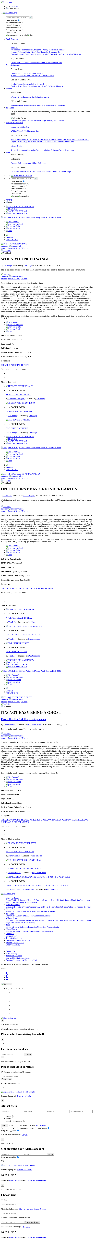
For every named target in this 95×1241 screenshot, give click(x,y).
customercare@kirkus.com (36, 1180)
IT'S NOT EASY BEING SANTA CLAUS (23, 868)
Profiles (14, 84)
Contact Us (10, 951)
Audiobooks (16, 50)
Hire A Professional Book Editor (23, 139)
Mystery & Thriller (38, 76)
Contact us (10, 934)
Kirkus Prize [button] (11, 909)
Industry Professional (14, 1121)
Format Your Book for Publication (70, 139)
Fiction (23, 50)
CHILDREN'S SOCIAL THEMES (15, 365)
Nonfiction (35, 52)
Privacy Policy (11, 936)
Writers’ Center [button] (12, 918)
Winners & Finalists (18, 97)
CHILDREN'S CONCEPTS (12, 588)
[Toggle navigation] (2, 13)
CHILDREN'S (12, 240)
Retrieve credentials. (24, 1096)
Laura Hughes (29, 495)
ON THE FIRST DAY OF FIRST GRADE (23, 635)
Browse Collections (18, 163)
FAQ (28, 931)
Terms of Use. (41, 1125)
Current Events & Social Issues (23, 54)
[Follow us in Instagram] (7, 977)
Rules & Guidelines (52, 105)
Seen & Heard (38, 84)
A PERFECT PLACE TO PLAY (19, 618)
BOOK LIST (13, 217)
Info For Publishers (46, 931)
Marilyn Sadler (9, 725)
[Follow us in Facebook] (6, 973)
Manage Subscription (48, 120)
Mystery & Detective (50, 50)
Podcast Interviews (13, 30)
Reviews (9, 237)
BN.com (24, 248)
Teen (33, 73)
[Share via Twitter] (13, 226)
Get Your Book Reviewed (46, 139)
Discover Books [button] (12, 898)
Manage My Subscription (34, 916)
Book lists (23, 63)
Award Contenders (37, 105)
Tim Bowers (37, 856)
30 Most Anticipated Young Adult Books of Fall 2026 (40, 217)
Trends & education (18, 150)
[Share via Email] (13, 228)
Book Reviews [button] (12, 39)
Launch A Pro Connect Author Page (60, 142)
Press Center (34, 931)
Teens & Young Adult (64, 54)
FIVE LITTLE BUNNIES (16, 652)
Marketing (35, 131)
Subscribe (60, 120)
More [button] (8, 152)
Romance (61, 50)
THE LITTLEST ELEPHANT (18, 394)
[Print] (9, 231)
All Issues (36, 120)
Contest (23, 931)
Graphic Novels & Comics (45, 54)
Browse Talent (30, 171)
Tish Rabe (7, 495)
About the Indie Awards (20, 105)
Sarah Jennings (34, 639)
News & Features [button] (13, 65)
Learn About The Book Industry (22, 922)
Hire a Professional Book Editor (18, 920)
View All (14, 47)
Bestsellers (15, 63)
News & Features (13, 25)
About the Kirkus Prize (35, 97)
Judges (62, 105)
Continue (28, 1054)
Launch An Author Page (61, 171)
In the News (28, 86)
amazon (4, 248)
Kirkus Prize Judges (47, 911)
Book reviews (11, 20)
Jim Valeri (32, 622)
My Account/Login (51, 927)
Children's (77, 54)
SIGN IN (14, 6)
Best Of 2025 (44, 63)
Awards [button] (9, 88)
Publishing (26, 131)
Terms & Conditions (14, 938)
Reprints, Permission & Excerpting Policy (15, 944)
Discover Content (18, 171)
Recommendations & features (47, 150)
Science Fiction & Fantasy (21, 52)
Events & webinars (66, 150)
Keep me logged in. (9, 1130)
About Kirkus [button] (11, 929)
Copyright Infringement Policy (18, 940)
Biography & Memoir (48, 52)
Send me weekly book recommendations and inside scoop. (24, 1128)
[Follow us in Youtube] (7, 979)
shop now (5, 246)
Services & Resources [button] (14, 123)
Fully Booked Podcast (54, 86)
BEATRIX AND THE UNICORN (20, 411)
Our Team (16, 931)
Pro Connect (11, 33)
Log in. (24, 1083)
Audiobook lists (33, 63)
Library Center (16, 146)
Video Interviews (13, 28)
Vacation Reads (56, 63)
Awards (29, 84)
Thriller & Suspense (34, 50)
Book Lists (18, 907)
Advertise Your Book (37, 142)
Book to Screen (17, 86)
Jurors (46, 97)
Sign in (4, 1125)
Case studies (31, 150)
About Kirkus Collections (36, 163)
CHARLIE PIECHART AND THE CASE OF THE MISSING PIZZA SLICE (37, 885)
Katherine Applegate (16, 399)
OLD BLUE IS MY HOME (17, 428)
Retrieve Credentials (32, 1222)
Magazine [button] (10, 107)
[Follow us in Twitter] (7, 975)
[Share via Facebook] (14, 224)
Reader (9, 1116)
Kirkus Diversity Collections (17, 927)
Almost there (6, 1079)
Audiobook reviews (14, 23)
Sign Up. (26, 1227)
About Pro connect (44, 171)
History (60, 52)
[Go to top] (6, 984)
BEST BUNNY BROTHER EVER (20, 852)
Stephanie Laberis (34, 725)
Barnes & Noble (14, 248)
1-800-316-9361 (14, 1180)
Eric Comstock (14, 889)
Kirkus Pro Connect (36, 927)
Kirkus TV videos (75, 907)
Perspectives (21, 84)
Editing (19, 131)
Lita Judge (7, 265)
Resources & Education (20, 127)
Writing (14, 131)
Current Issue (16, 120)
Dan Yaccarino (34, 656)
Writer (8, 1118)
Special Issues (26, 120)
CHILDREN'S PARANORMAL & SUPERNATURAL (52, 820)
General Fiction (17, 73)
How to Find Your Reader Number (33, 1209)
